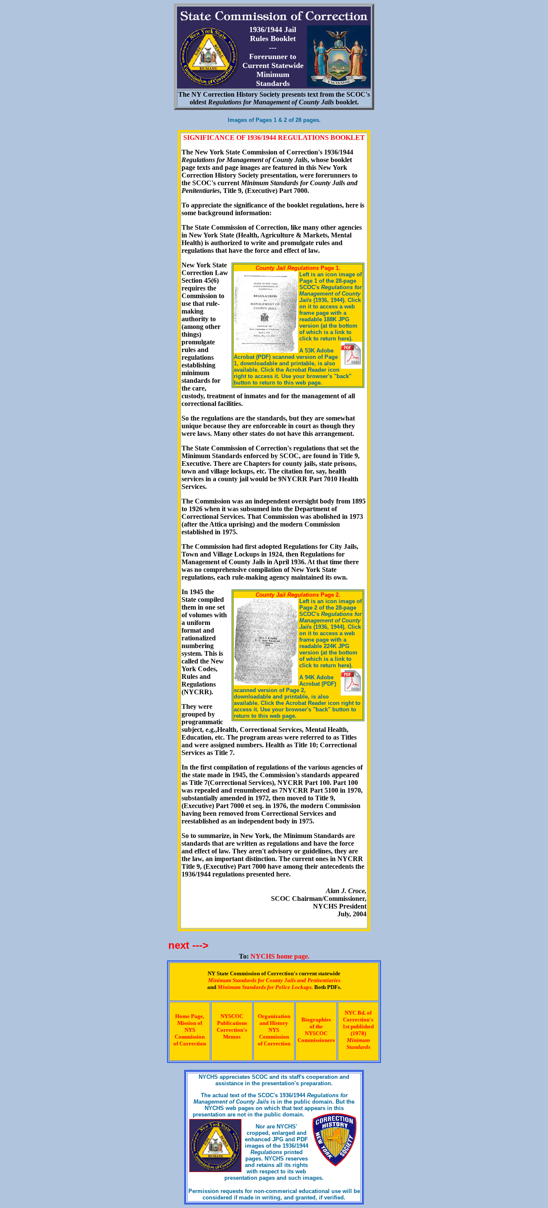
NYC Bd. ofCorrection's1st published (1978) (358, 1030)
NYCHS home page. (280, 956)
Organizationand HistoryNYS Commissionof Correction (274, 1030)
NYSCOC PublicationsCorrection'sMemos (232, 1026)
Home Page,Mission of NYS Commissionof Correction (189, 1030)
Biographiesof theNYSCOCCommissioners (316, 1029)
